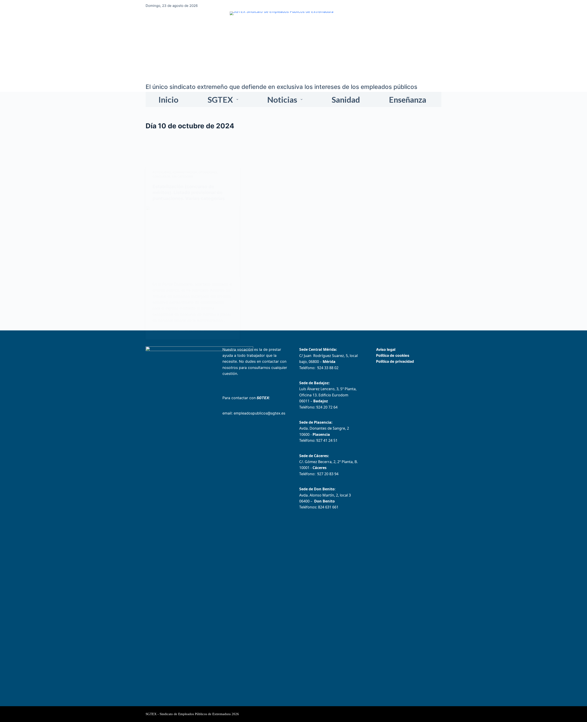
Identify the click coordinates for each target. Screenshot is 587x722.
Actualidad (161, 172)
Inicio (168, 99)
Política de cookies (392, 355)
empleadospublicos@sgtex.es (259, 413)
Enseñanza (407, 99)
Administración (184, 172)
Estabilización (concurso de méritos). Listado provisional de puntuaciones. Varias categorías (188, 192)
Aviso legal (385, 349)
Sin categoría (182, 176)
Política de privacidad (395, 361)
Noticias (282, 99)
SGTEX (220, 99)
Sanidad (346, 99)
